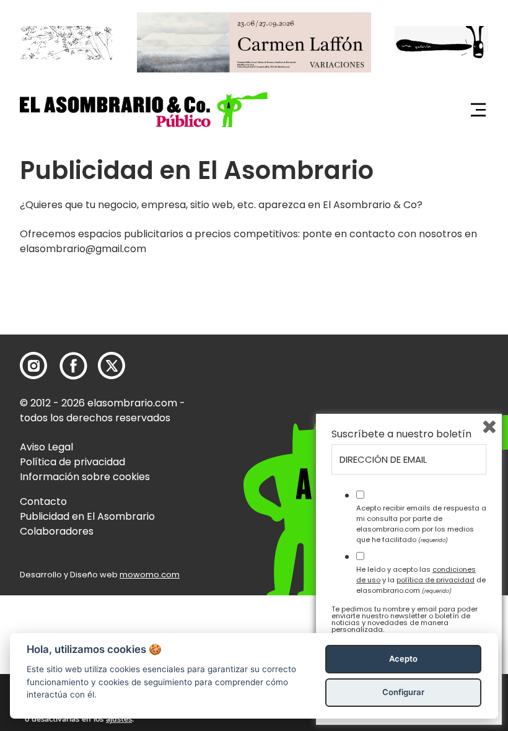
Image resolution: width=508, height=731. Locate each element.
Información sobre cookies (85, 477)
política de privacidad (435, 580)
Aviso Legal (46, 447)
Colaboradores (57, 531)
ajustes (119, 719)
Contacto (43, 501)
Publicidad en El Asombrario (87, 516)
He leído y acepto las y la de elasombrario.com (421, 579)
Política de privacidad (72, 462)
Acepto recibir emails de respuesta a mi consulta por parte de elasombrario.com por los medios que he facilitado (421, 523)
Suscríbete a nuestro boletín (401, 434)
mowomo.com (150, 574)
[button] (144, 109)
